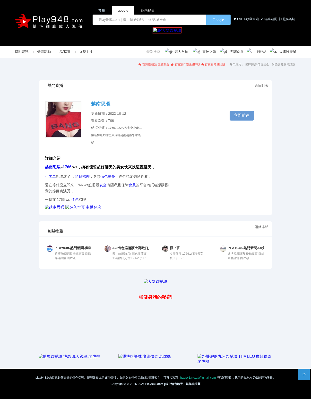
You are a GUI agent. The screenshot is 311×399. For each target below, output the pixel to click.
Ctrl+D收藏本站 (248, 19)
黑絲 (78, 176)
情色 (94, 135)
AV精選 (65, 52)
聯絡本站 (261, 227)
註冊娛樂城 (286, 19)
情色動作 (103, 135)
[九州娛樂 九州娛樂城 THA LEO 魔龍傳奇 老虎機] (235, 361)
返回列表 (261, 85)
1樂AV (261, 52)
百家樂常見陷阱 (215, 64)
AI (123, 128)
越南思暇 (132, 135)
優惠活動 (44, 52)
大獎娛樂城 (287, 52)
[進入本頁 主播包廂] (83, 207)
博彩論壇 (236, 52)
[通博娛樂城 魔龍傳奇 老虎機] (144, 356)
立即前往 (242, 115)
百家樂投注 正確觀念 (155, 64)
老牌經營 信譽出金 (257, 64)
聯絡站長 (270, 19)
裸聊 (117, 135)
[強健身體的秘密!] (39, 286)
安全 (130, 128)
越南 (123, 135)
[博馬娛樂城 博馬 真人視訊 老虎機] (69, 356)
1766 (111, 128)
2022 (118, 128)
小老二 (137, 128)
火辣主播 (86, 52)
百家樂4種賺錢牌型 (187, 64)
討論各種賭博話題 (283, 64)
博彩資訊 (21, 52)
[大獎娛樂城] (155, 281)
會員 (111, 135)
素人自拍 (181, 52)
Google (218, 20)
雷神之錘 (209, 52)
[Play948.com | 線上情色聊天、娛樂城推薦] (50, 23)
